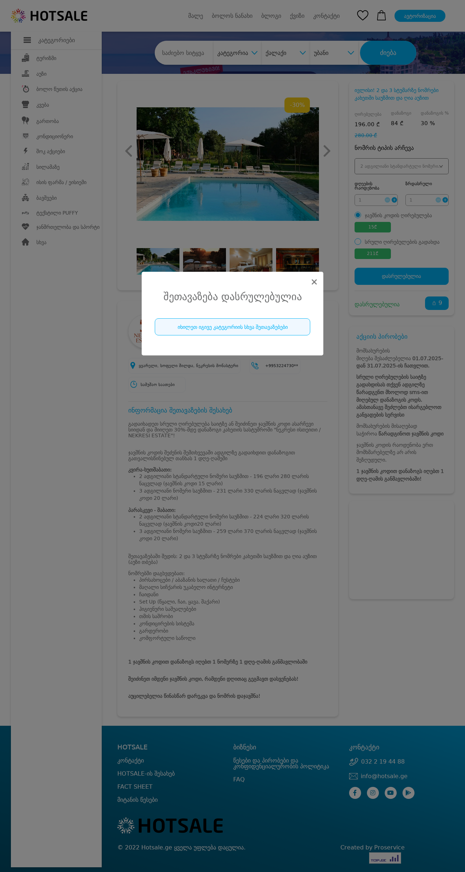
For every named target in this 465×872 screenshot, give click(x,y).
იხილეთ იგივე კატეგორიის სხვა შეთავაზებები (233, 327)
